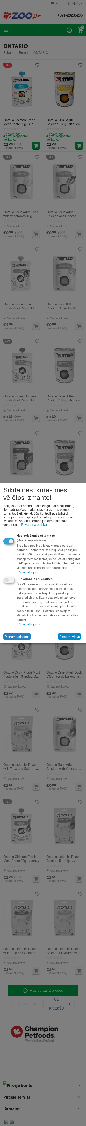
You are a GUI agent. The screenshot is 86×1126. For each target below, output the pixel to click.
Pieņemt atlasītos (17, 636)
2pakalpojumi (28, 572)
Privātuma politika (34, 524)
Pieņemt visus (69, 636)
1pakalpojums (28, 624)
